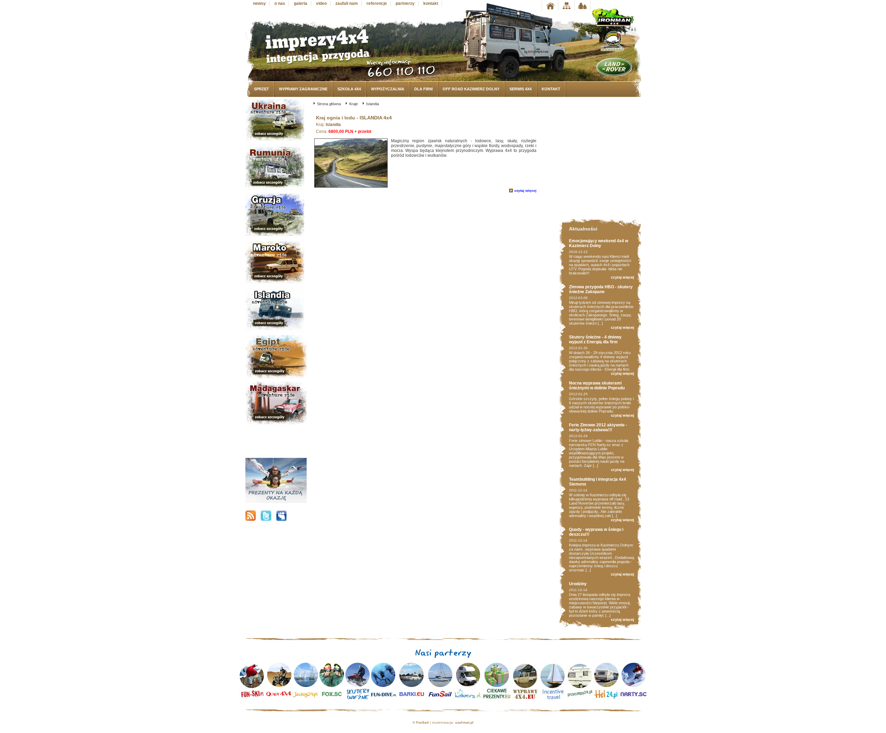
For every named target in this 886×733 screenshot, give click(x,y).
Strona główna (329, 104)
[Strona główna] (550, 5)
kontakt (430, 3)
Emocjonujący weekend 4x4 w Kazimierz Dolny (598, 243)
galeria (300, 3)
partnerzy (405, 3)
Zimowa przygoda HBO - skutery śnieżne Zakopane (601, 289)
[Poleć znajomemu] (582, 5)
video (321, 3)
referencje (377, 3)
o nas (279, 3)
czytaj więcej (525, 190)
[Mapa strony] (566, 5)
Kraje (353, 104)
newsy (259, 3)
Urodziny (578, 583)
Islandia (372, 104)
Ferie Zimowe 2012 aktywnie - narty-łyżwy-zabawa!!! (598, 427)
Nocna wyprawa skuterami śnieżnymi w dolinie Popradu (597, 385)
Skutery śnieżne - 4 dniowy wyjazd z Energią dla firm (595, 339)
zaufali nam (346, 3)
